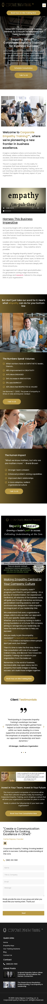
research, (20, 275)
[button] (44, 5)
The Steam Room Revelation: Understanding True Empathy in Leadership (30, 984)
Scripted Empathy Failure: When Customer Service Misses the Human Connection (30, 974)
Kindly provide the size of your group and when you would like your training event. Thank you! (22, 900)
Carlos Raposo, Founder (13, 839)
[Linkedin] (5, 843)
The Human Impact (15, 455)
